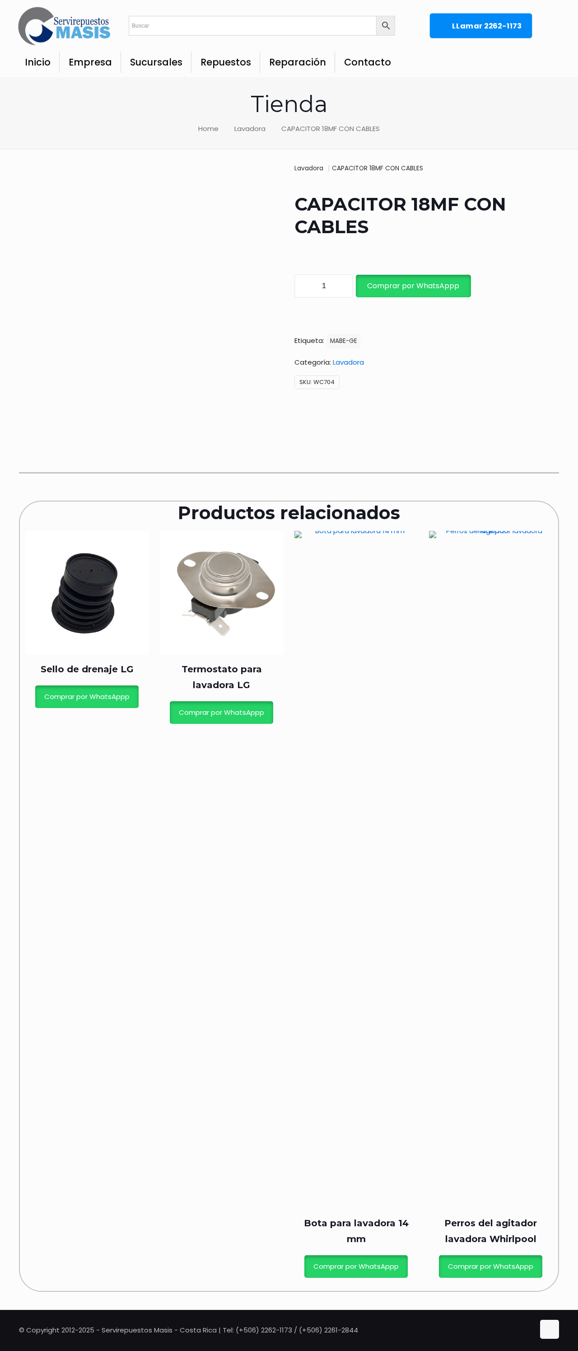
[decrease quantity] (304, 286)
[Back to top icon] (549, 1329)
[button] (413, 286)
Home (208, 128)
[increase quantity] (343, 286)
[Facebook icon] (519, 1330)
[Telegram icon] (528, 1330)
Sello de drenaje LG (87, 669)
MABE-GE (343, 341)
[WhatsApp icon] (510, 1330)
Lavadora (250, 128)
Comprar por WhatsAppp (413, 286)
